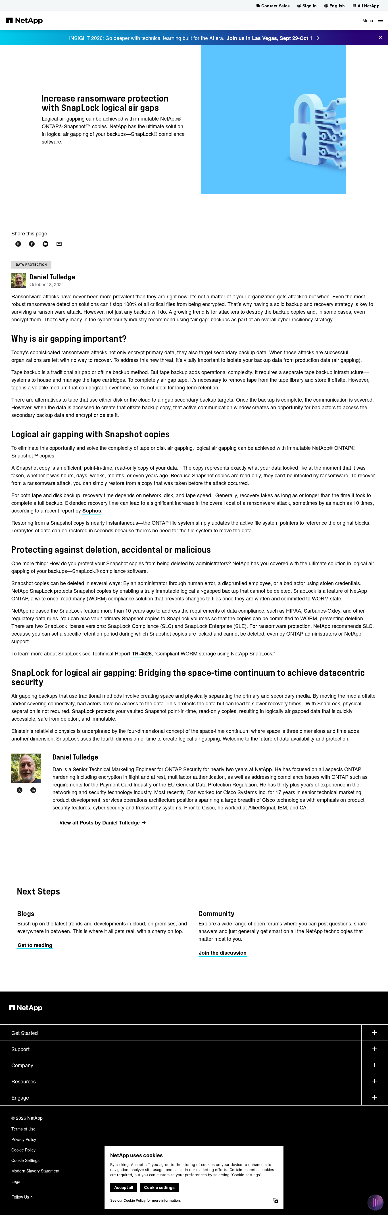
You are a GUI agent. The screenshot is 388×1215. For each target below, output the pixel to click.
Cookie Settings (25, 1160)
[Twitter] (19, 790)
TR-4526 (142, 653)
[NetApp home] (24, 20)
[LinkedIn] (33, 790)
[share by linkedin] (45, 244)
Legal (16, 1181)
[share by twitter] (18, 244)
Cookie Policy (23, 1150)
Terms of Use (23, 1129)
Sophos (91, 510)
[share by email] (59, 244)
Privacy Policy (23, 1139)
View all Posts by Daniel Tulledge (99, 822)
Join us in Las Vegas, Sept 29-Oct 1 (269, 38)
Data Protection (31, 265)
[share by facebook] (32, 244)
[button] (373, 20)
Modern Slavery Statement (35, 1171)
